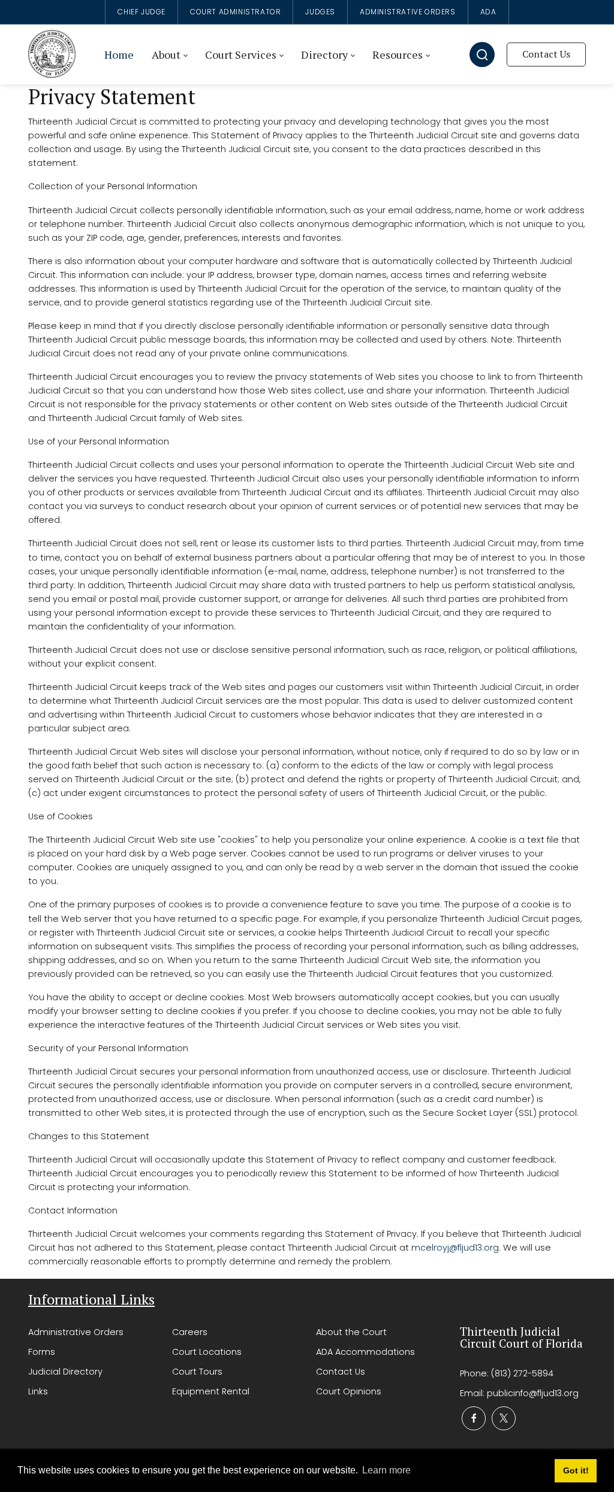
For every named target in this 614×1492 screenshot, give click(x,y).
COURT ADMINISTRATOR (235, 12)
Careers (189, 1332)
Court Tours (197, 1372)
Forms (41, 1352)
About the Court (351, 1332)
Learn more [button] (386, 1470)
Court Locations (207, 1352)
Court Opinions (348, 1391)
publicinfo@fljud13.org (533, 1393)
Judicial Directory (65, 1372)
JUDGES (320, 12)
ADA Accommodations (365, 1352)
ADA (488, 12)
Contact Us (546, 53)
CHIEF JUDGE (141, 12)
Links (38, 1391)
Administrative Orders (76, 1332)
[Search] (482, 54)
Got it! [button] (576, 1470)
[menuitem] (119, 55)
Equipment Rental (210, 1391)
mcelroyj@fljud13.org (455, 1248)
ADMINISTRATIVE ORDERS (408, 12)
